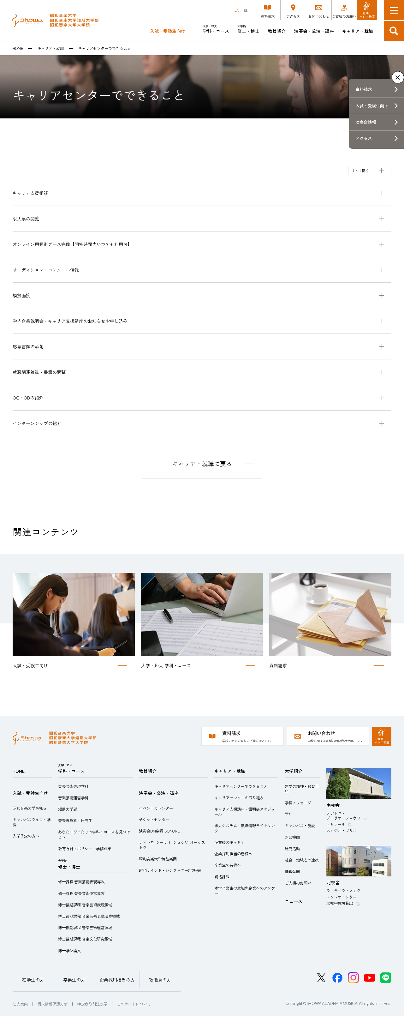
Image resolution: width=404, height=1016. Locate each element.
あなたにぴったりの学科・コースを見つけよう (94, 834)
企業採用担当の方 (117, 980)
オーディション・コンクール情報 (46, 270)
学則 (288, 814)
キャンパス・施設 (300, 825)
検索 (394, 31)
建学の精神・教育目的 (302, 789)
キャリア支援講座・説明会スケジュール (244, 811)
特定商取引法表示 (92, 1004)
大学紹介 (293, 771)
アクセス (363, 138)
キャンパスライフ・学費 (31, 822)
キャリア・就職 (357, 31)
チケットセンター (154, 819)
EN (246, 10)
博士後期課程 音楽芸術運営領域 (85, 927)
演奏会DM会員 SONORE (159, 831)
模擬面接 (21, 295)
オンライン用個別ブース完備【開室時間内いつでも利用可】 (72, 244)
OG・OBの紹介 (28, 397)
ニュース (293, 901)
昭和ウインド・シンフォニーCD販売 (170, 870)
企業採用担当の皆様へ (233, 854)
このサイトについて (134, 1004)
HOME (17, 48)
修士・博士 (248, 29)
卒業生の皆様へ (227, 865)
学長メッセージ (298, 803)
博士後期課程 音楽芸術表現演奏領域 (89, 916)
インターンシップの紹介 (37, 423)
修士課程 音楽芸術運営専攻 (81, 893)
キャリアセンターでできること (240, 786)
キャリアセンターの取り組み (239, 798)
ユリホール (335, 824)
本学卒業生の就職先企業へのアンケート (244, 890)
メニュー (394, 10)
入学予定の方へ (26, 836)
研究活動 (292, 848)
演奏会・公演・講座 (314, 31)
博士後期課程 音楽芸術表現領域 (85, 905)
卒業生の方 (74, 980)
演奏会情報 (365, 122)
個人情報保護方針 (52, 1004)
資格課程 (221, 877)
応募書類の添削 (28, 346)
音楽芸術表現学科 (73, 786)
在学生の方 (33, 980)
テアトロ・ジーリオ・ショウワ (343, 815)
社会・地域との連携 (302, 860)
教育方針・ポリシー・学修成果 (84, 848)
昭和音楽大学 (55, 20)
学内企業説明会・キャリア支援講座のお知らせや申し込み (70, 321)
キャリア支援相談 (30, 193)
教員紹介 (277, 31)
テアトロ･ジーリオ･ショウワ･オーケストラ (172, 844)
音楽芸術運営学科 (73, 798)
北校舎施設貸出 (339, 903)
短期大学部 (67, 809)
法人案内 (20, 1004)
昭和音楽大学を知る (30, 808)
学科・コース (216, 29)
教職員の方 (160, 980)
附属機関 (292, 837)
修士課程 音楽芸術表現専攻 (81, 882)
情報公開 (292, 871)
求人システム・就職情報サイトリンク (244, 828)
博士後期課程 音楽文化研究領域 (85, 939)
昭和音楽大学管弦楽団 (158, 859)
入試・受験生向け (167, 31)
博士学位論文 (69, 950)
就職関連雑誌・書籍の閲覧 (39, 372)
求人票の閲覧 (26, 218)
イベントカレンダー (156, 808)
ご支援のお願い (298, 883)
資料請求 (363, 89)
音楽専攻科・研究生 (75, 820)
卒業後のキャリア (229, 842)
